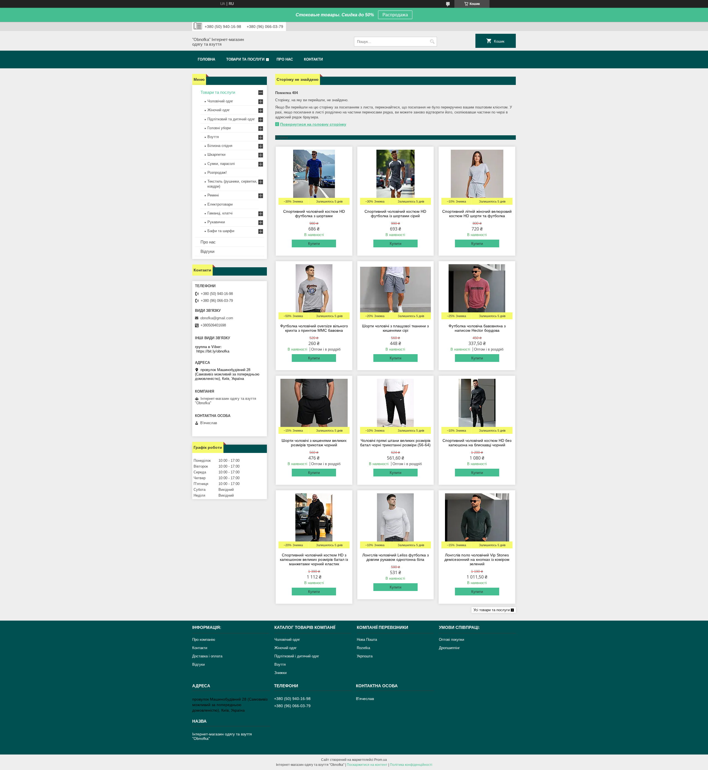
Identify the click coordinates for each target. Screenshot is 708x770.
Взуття (213, 137)
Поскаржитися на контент (367, 765)
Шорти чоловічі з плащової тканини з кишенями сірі (395, 328)
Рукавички (216, 222)
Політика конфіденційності (411, 765)
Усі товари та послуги (491, 610)
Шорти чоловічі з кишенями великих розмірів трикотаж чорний (314, 442)
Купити (314, 244)
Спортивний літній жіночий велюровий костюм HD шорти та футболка (477, 213)
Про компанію (203, 639)
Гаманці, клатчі (220, 213)
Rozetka (363, 648)
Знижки (280, 673)
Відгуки (207, 251)
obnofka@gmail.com (216, 318)
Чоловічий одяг (220, 101)
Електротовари (220, 204)
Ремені (213, 195)
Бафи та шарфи (220, 231)
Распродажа (395, 14)
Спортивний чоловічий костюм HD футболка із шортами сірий (395, 213)
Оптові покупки (451, 639)
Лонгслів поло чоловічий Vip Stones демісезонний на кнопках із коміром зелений (476, 559)
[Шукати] (432, 41)
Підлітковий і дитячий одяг (296, 656)
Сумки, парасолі (221, 164)
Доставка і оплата (207, 656)
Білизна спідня (219, 146)
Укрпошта (365, 656)
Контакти (313, 59)
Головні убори (219, 128)
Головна (206, 59)
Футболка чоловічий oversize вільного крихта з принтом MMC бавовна (314, 328)
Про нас (285, 59)
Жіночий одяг (218, 110)
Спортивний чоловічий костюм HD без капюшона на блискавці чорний (476, 442)
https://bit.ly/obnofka (212, 351)
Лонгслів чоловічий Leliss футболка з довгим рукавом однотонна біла (395, 557)
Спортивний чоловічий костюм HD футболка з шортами (314, 213)
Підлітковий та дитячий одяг (231, 119)
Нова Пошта (367, 639)
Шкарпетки (216, 154)
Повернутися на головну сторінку (313, 124)
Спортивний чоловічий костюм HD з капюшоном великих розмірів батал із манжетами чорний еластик (314, 559)
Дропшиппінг (449, 648)
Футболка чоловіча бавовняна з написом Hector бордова (477, 328)
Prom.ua (380, 760)
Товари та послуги (245, 59)
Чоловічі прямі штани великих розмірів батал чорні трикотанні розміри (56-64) (395, 442)
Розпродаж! (217, 172)
